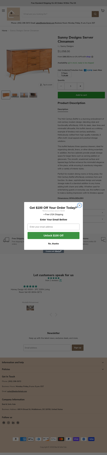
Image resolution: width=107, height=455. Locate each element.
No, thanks (53, 244)
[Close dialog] (79, 205)
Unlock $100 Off (53, 235)
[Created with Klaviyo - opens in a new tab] (53, 251)
